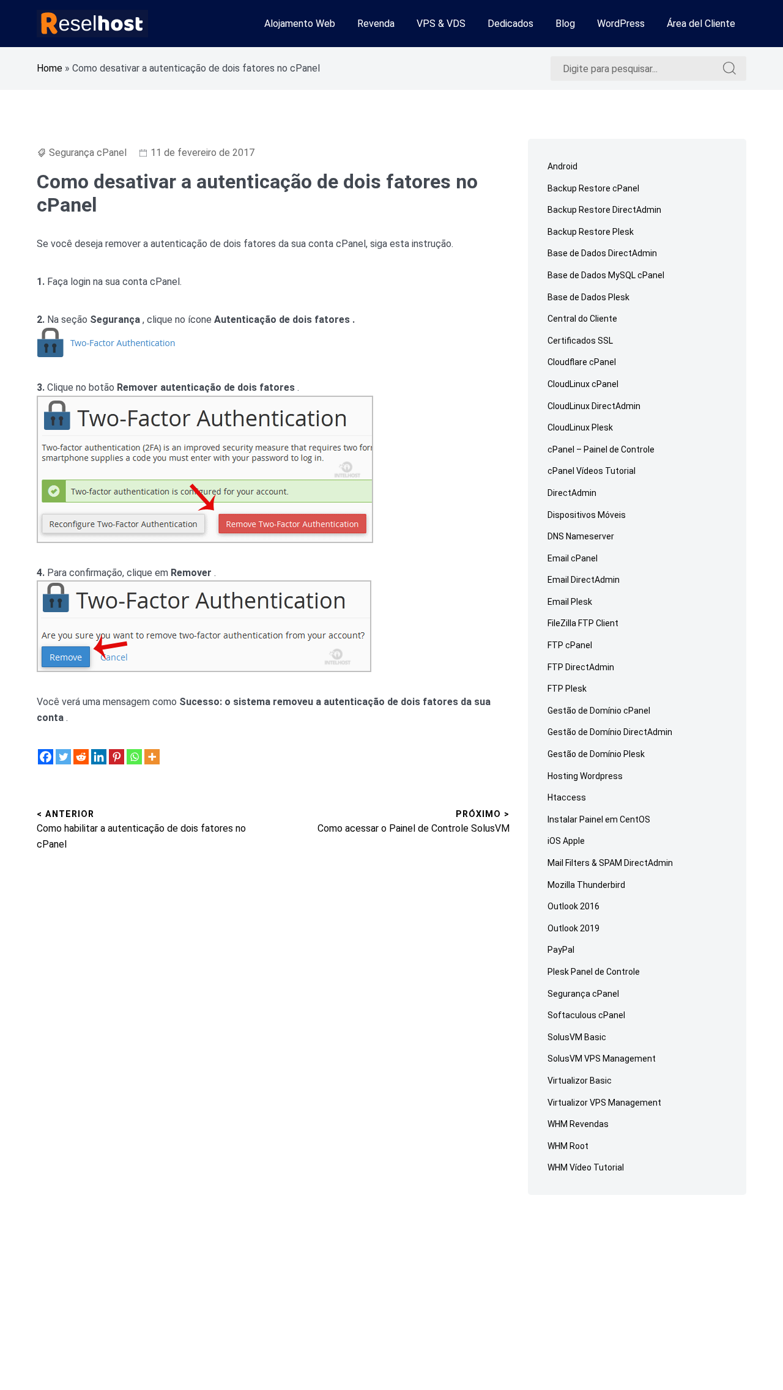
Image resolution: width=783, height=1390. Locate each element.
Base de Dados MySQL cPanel (605, 275)
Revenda (376, 23)
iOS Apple (566, 841)
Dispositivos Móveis (586, 515)
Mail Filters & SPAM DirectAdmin (610, 863)
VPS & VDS (441, 23)
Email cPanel (572, 558)
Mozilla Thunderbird (586, 885)
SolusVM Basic (576, 1037)
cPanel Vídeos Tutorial (591, 471)
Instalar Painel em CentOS (598, 819)
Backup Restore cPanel (593, 188)
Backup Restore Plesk (590, 232)
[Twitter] (63, 756)
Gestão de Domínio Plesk (596, 754)
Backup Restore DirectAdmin (604, 210)
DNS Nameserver (580, 536)
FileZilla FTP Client (582, 623)
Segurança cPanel (88, 152)
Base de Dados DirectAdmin (602, 253)
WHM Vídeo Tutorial (585, 1167)
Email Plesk (569, 602)
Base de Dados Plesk (588, 297)
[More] (152, 756)
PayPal (560, 950)
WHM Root (567, 1146)
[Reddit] (81, 756)
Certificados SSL (580, 341)
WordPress (621, 23)
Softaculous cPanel (586, 1015)
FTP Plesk (567, 688)
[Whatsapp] (134, 756)
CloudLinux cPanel (582, 384)
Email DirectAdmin (583, 580)
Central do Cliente (582, 318)
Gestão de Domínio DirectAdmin (609, 732)
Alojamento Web (299, 23)
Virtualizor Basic (579, 1080)
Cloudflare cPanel (581, 362)
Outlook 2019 (573, 928)
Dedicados (510, 23)
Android (562, 166)
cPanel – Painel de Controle (601, 449)
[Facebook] (45, 756)
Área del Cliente (701, 23)
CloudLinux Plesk (580, 427)
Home (49, 68)
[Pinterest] (116, 756)
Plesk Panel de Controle (593, 972)
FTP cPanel (569, 645)
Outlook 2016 (573, 906)
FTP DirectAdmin (580, 667)
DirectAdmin (571, 493)
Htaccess (566, 797)
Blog (565, 23)
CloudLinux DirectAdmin (593, 406)
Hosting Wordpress (585, 776)
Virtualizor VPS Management (604, 1102)
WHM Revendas (578, 1124)
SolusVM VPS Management (601, 1058)
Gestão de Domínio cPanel (598, 710)
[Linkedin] (98, 756)
